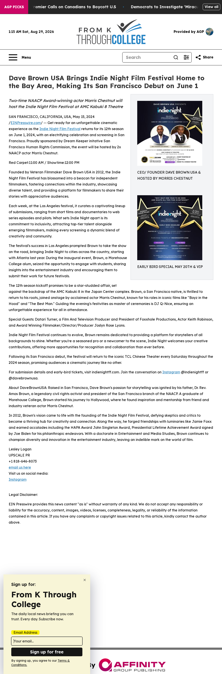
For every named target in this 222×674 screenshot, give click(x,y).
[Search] (176, 57)
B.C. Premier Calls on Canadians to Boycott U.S (69, 6)
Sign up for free (47, 652)
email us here (20, 467)
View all (211, 7)
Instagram (171, 372)
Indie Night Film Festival (59, 129)
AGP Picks (14, 7)
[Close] (85, 580)
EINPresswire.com (26, 123)
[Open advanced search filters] (186, 57)
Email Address (25, 632)
